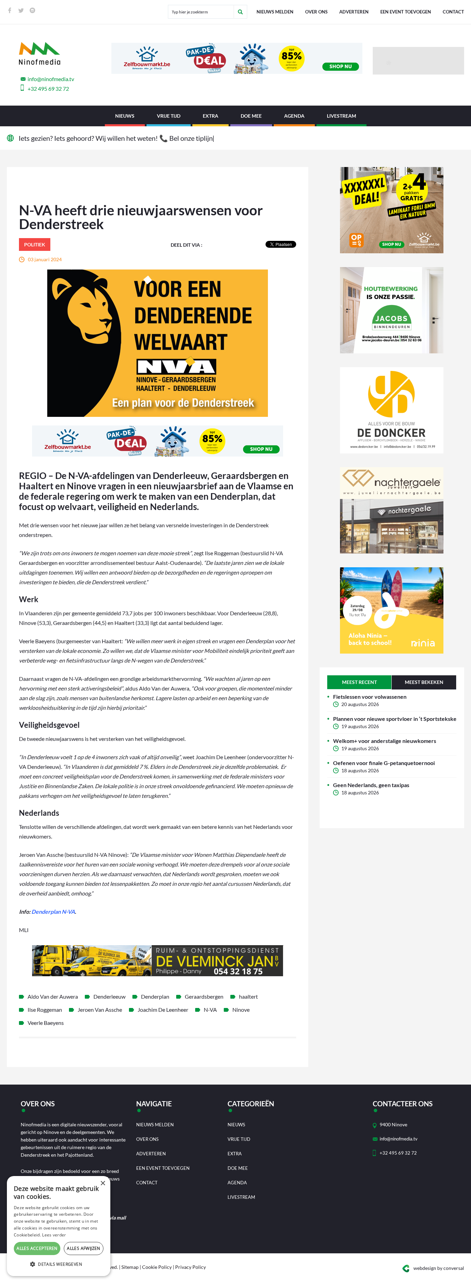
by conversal (438, 1268)
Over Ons (316, 11)
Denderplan (155, 996)
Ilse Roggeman (45, 1009)
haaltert (248, 996)
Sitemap (130, 1267)
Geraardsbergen (204, 996)
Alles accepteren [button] (37, 1248)
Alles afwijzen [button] (83, 1248)
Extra (210, 116)
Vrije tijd (168, 116)
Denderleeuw (109, 996)
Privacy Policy (190, 1267)
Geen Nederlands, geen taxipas (371, 785)
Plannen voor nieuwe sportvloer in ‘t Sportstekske (395, 718)
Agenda (294, 116)
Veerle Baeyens (46, 1022)
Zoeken (240, 12)
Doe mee (251, 116)
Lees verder (54, 1235)
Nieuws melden (275, 11)
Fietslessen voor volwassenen (370, 696)
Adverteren (354, 11)
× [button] (102, 1183)
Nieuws (124, 116)
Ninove (241, 1009)
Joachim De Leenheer (163, 1009)
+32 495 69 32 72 (48, 88)
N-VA (210, 1009)
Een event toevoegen (405, 11)
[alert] (58, 1226)
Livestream (341, 116)
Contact (453, 11)
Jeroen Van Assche (100, 1009)
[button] (58, 1264)
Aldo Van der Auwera (53, 996)
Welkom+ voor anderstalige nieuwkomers (384, 740)
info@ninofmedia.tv (51, 79)
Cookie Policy (157, 1267)
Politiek (34, 244)
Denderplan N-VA (53, 911)
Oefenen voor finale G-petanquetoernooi (384, 763)
